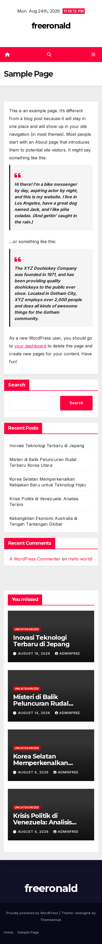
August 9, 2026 (34, 772)
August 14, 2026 (34, 713)
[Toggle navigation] (93, 54)
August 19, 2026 (34, 653)
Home (8, 932)
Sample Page (28, 932)
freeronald (51, 26)
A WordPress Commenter (34, 558)
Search (16, 385)
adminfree (69, 653)
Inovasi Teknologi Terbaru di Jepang (46, 445)
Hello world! (80, 558)
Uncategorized (27, 629)
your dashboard (30, 346)
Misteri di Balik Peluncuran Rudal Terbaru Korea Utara (44, 703)
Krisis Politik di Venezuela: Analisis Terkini (42, 822)
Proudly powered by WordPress (32, 913)
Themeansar (50, 920)
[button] (49, 54)
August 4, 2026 (34, 832)
